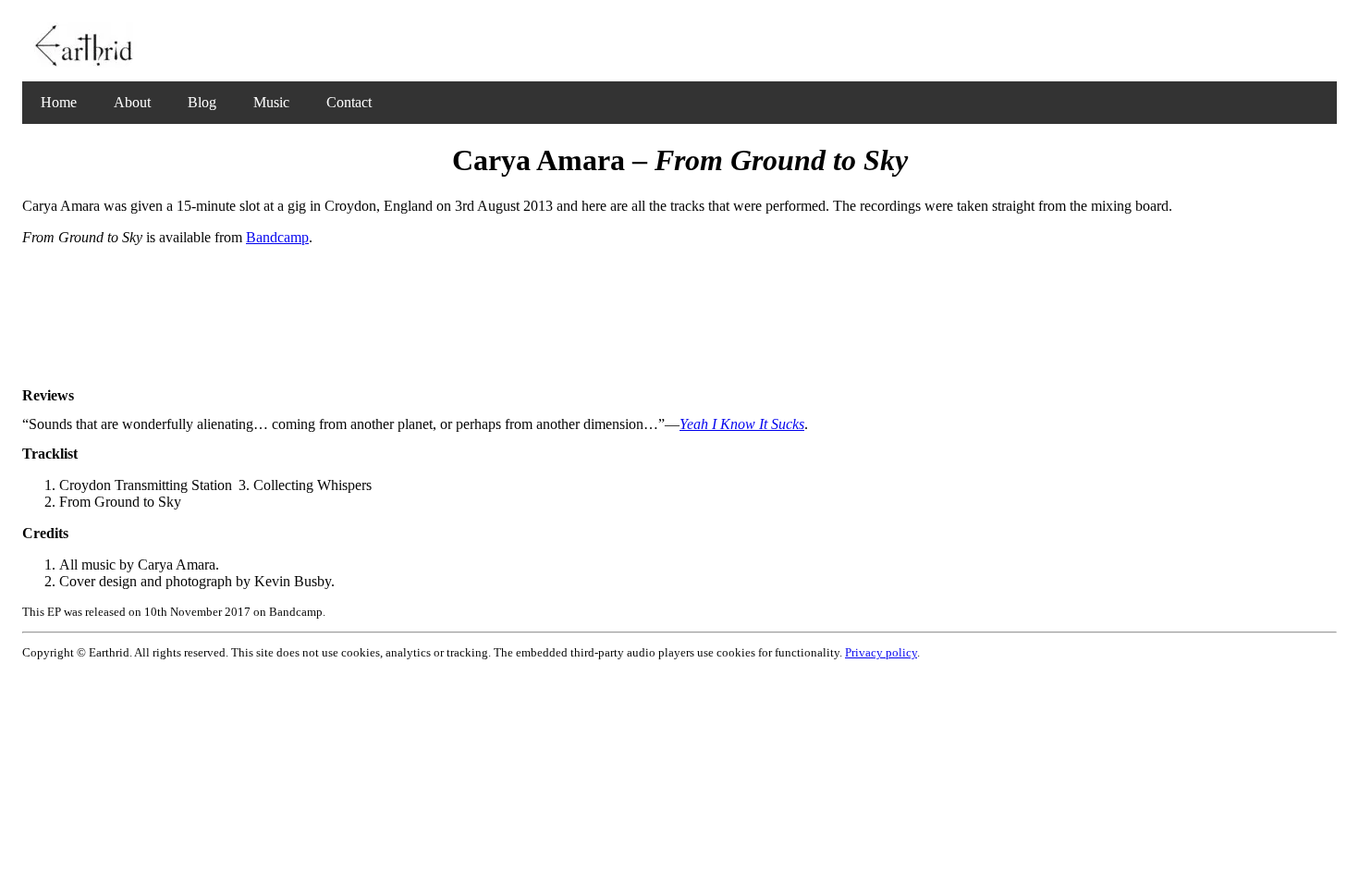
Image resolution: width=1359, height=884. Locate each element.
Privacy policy (881, 652)
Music (271, 102)
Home (59, 102)
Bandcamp (277, 237)
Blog (202, 102)
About (132, 102)
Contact (349, 102)
